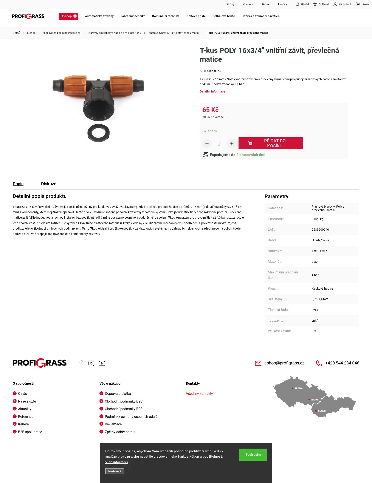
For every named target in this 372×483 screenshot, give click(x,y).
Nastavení (114, 471)
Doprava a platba (118, 394)
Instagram (91, 363)
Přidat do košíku (275, 143)
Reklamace (113, 424)
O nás (22, 394)
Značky (282, 4)
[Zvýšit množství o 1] (231, 143)
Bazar (265, 4)
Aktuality (24, 409)
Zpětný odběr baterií (120, 432)
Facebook (80, 363)
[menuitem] (70, 16)
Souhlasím (253, 455)
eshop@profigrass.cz (284, 363)
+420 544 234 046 (342, 363)
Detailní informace (212, 91)
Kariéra (23, 424)
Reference (25, 417)
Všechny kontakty (199, 394)
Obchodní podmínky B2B (124, 409)
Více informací (116, 462)
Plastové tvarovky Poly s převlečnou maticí (328, 208)
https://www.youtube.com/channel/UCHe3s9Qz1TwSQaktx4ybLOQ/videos (102, 363)
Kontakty (248, 4)
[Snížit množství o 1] (207, 143)
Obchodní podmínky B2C (124, 401)
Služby (230, 4)
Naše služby (27, 401)
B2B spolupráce (30, 432)
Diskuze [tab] (48, 183)
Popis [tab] (18, 183)
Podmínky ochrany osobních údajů (131, 417)
